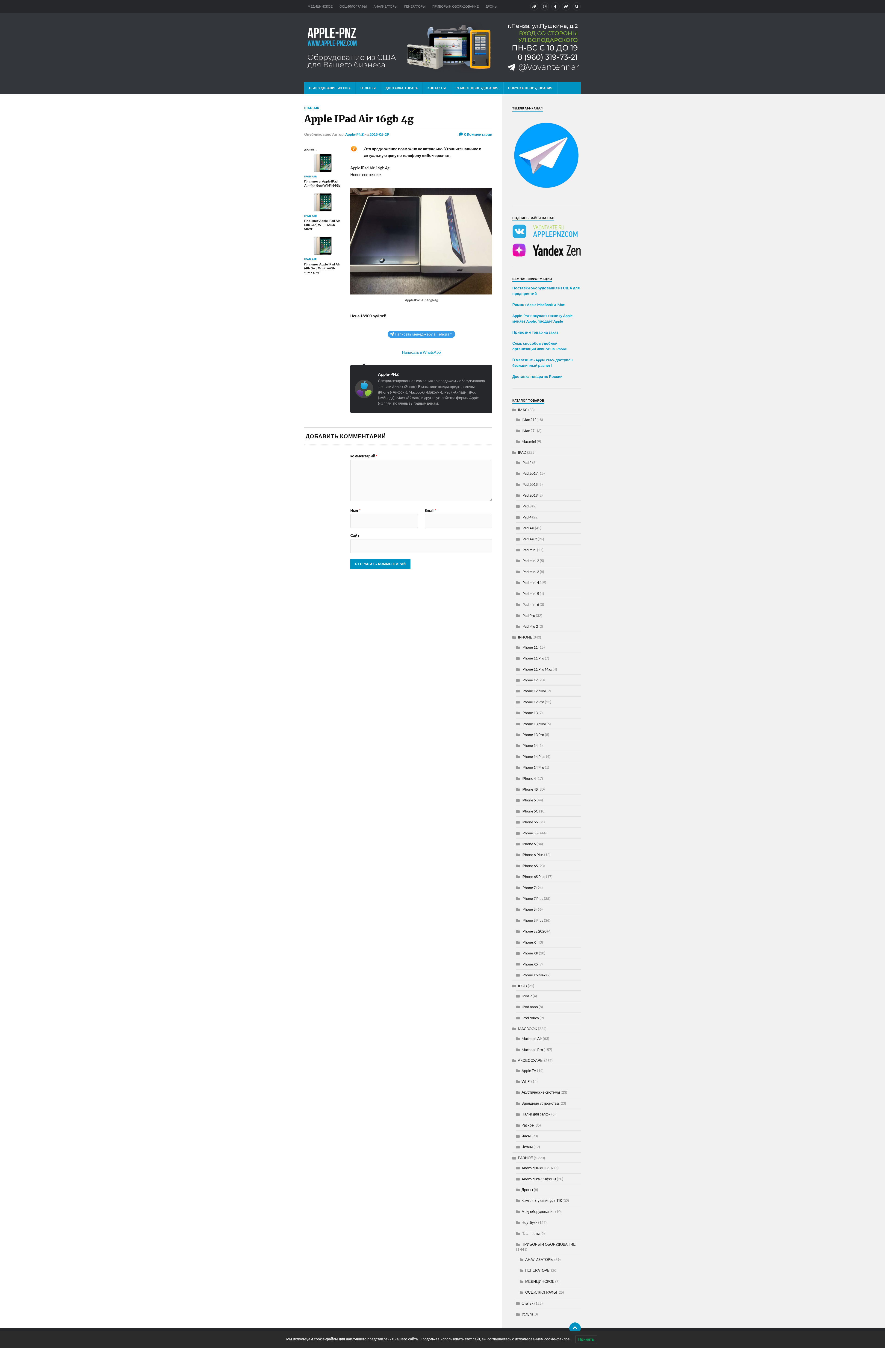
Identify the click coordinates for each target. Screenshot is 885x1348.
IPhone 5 (529, 800)
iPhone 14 (530, 745)
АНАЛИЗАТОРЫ (385, 6)
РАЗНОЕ (525, 1158)
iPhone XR (530, 953)
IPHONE (525, 637)
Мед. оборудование (538, 1211)
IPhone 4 (529, 778)
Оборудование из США (330, 88)
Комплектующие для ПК (542, 1200)
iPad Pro (528, 615)
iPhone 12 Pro (533, 702)
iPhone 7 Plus (532, 898)
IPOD (522, 985)
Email (430, 510)
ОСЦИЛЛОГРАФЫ (353, 6)
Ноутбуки (529, 1222)
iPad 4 (526, 517)
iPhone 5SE (531, 833)
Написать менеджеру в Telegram (423, 334)
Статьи (528, 1303)
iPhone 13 (530, 712)
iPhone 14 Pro (533, 767)
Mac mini (529, 441)
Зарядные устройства (540, 1103)
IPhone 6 (529, 844)
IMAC (523, 409)
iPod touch (530, 1017)
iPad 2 (526, 462)
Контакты (437, 88)
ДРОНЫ (491, 6)
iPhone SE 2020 (534, 931)
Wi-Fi (526, 1081)
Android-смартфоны (539, 1179)
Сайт (354, 535)
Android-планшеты (538, 1168)
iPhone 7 (529, 887)
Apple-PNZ (354, 134)
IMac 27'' (529, 430)
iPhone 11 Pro (533, 658)
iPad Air (311, 108)
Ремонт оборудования (477, 88)
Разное (528, 1125)
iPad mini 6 (530, 604)
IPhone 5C (530, 811)
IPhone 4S (530, 789)
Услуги (527, 1314)
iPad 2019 (530, 495)
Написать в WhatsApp (421, 352)
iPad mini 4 (530, 582)
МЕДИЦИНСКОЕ (320, 6)
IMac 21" (529, 419)
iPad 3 (526, 506)
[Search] (576, 6)
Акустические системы (541, 1092)
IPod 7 (527, 996)
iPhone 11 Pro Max (537, 669)
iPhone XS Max (534, 975)
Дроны (527, 1189)
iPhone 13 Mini (534, 723)
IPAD (522, 452)
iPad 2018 (530, 484)
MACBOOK (527, 1028)
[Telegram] (566, 6)
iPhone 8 (529, 909)
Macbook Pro (532, 1049)
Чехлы (527, 1147)
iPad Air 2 (529, 539)
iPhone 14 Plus (533, 756)
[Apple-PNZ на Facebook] (555, 6)
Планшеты (531, 1233)
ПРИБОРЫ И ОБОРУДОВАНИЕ (455, 6)
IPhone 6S (530, 865)
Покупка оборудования (530, 88)
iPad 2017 (530, 473)
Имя (355, 510)
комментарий (363, 456)
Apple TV (529, 1070)
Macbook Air (532, 1038)
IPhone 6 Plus (532, 854)
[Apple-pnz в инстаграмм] (545, 6)
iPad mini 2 (530, 560)
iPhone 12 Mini (534, 691)
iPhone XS (530, 964)
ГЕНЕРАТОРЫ (414, 6)
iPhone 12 (530, 680)
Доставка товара (402, 88)
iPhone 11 (530, 647)
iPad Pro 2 (530, 626)
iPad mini (529, 549)
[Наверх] (575, 1328)
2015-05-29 (379, 134)
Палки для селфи (536, 1114)
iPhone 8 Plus (532, 920)
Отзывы (368, 88)
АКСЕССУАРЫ (530, 1060)
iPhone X (529, 942)
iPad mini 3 (530, 571)
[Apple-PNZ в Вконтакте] (534, 6)
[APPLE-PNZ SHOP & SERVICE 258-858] (442, 47)
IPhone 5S (530, 822)
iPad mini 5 (530, 593)
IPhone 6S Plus (533, 876)
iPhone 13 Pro (533, 734)
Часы (526, 1136)
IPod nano (530, 1006)
